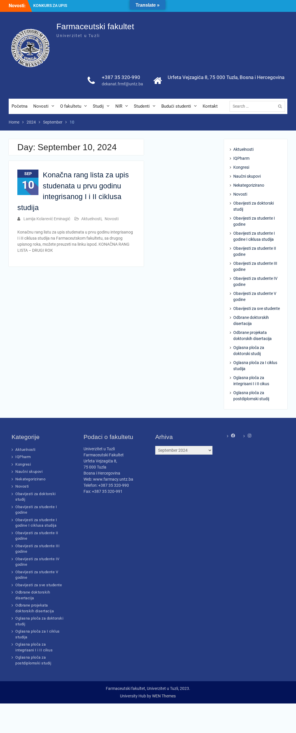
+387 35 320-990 (121, 77)
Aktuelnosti (91, 218)
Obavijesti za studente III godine (255, 266)
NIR (118, 106)
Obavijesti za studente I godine (254, 221)
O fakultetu (70, 106)
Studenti (142, 106)
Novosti (41, 106)
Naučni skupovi (247, 176)
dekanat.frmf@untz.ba (122, 84)
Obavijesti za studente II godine (254, 251)
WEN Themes (164, 696)
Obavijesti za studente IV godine (255, 281)
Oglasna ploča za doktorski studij (248, 350)
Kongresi (241, 167)
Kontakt (210, 106)
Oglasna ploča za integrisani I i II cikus (251, 380)
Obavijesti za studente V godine (254, 296)
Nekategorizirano (248, 185)
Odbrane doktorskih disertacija (251, 320)
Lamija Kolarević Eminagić (46, 218)
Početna (19, 106)
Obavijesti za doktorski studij (253, 206)
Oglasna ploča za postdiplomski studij (251, 395)
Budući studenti (176, 106)
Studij (98, 106)
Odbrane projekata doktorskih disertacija (252, 335)
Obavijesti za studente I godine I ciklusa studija (254, 236)
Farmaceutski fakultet (95, 26)
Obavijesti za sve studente (256, 308)
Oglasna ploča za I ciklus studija (255, 365)
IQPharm (241, 158)
